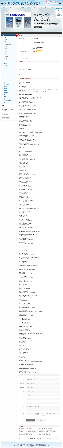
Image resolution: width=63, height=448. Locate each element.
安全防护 (5, 90)
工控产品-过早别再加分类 (8, 100)
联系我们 (52, 7)
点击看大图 (25, 58)
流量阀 (6, 46)
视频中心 (34, 7)
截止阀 (6, 41)
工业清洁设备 (6, 92)
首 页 (4, 7)
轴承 (4, 69)
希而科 (5, 96)
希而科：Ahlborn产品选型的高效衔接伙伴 (26, 433)
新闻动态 (22, 7)
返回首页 (44, 444)
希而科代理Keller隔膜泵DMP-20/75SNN (25, 434)
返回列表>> (57, 438)
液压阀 (6, 39)
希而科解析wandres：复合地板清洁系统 (45, 428)
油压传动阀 (7, 48)
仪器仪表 (5, 65)
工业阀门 (5, 37)
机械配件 (5, 80)
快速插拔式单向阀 (8, 44)
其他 (4, 94)
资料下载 (46, 7)
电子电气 (5, 82)
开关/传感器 (6, 67)
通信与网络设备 (6, 84)
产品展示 (16, 7)
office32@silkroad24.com (7, 118)
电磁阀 (6, 53)
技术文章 (28, 7)
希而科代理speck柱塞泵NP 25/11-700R (45, 433)
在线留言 (40, 7)
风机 (4, 102)
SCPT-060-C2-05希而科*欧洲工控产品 (28, 438)
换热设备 (5, 88)
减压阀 (6, 51)
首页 (19, 38)
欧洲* (5, 98)
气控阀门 (6, 56)
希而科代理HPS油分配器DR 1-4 (44, 434)
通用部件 (5, 63)
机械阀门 (6, 58)
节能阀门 (6, 60)
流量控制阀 (7, 49)
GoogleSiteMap (31, 446)
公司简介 (9, 7)
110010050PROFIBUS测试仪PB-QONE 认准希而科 (47, 431)
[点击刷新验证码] (38, 414)
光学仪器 (5, 86)
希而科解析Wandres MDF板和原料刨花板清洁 (46, 430)
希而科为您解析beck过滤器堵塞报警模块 (25, 428)
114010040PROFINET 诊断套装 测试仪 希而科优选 (27, 431)
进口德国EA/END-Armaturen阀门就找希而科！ (26, 430)
